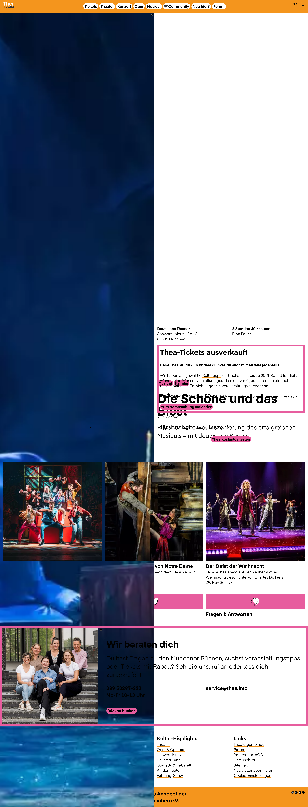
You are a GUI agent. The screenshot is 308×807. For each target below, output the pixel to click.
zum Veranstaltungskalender (186, 406)
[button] (294, 6)
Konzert (124, 6)
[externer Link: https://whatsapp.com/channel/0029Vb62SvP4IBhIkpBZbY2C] (303, 791)
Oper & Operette (171, 749)
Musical (154, 6)
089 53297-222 (123, 687)
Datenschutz (245, 759)
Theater (107, 6)
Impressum (243, 754)
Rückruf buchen (122, 710)
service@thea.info (227, 687)
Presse (239, 749)
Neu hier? (201, 6)
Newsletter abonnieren (253, 770)
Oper (139, 6)
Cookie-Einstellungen (252, 775)
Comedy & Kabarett (174, 764)
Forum (219, 6)
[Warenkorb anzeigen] (299, 6)
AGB (259, 754)
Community (178, 6)
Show (178, 775)
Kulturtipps (211, 375)
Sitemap (241, 764)
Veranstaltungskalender (242, 385)
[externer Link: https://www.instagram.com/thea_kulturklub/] (296, 791)
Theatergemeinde (249, 744)
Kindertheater (169, 770)
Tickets (91, 6)
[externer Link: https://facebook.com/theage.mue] (300, 791)
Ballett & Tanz (168, 759)
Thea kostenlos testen (231, 439)
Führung (164, 775)
